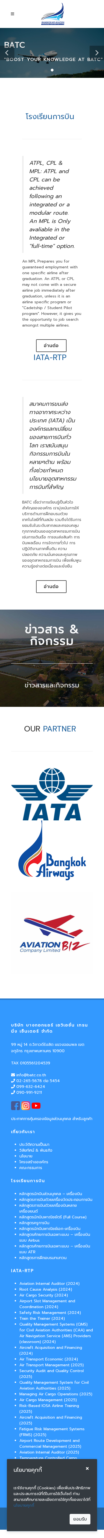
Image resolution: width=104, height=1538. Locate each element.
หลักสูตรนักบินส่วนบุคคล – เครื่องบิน (50, 1194)
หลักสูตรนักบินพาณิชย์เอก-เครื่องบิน (49, 1229)
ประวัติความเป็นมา (34, 1144)
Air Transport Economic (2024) (48, 1359)
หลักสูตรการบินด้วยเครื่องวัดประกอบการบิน (55, 1200)
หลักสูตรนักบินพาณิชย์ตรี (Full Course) (53, 1217)
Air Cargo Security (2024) (43, 1295)
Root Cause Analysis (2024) (45, 1289)
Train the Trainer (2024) (42, 1318)
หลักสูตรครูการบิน (34, 1223)
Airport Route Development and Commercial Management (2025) (50, 1443)
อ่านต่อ (51, 345)
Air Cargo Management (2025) (48, 1400)
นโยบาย (25, 1156)
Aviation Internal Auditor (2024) (49, 1284)
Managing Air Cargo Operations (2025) (55, 1394)
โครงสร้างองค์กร (33, 1162)
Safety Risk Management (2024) (50, 1313)
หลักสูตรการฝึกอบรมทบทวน (43, 1258)
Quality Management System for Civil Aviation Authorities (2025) (54, 1385)
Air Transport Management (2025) (51, 1365)
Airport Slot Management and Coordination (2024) (47, 1304)
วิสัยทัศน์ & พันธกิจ (35, 1150)
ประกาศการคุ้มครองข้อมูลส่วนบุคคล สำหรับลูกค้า (51, 1119)
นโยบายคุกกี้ (24, 1505)
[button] (7, 53)
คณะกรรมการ (30, 1168)
